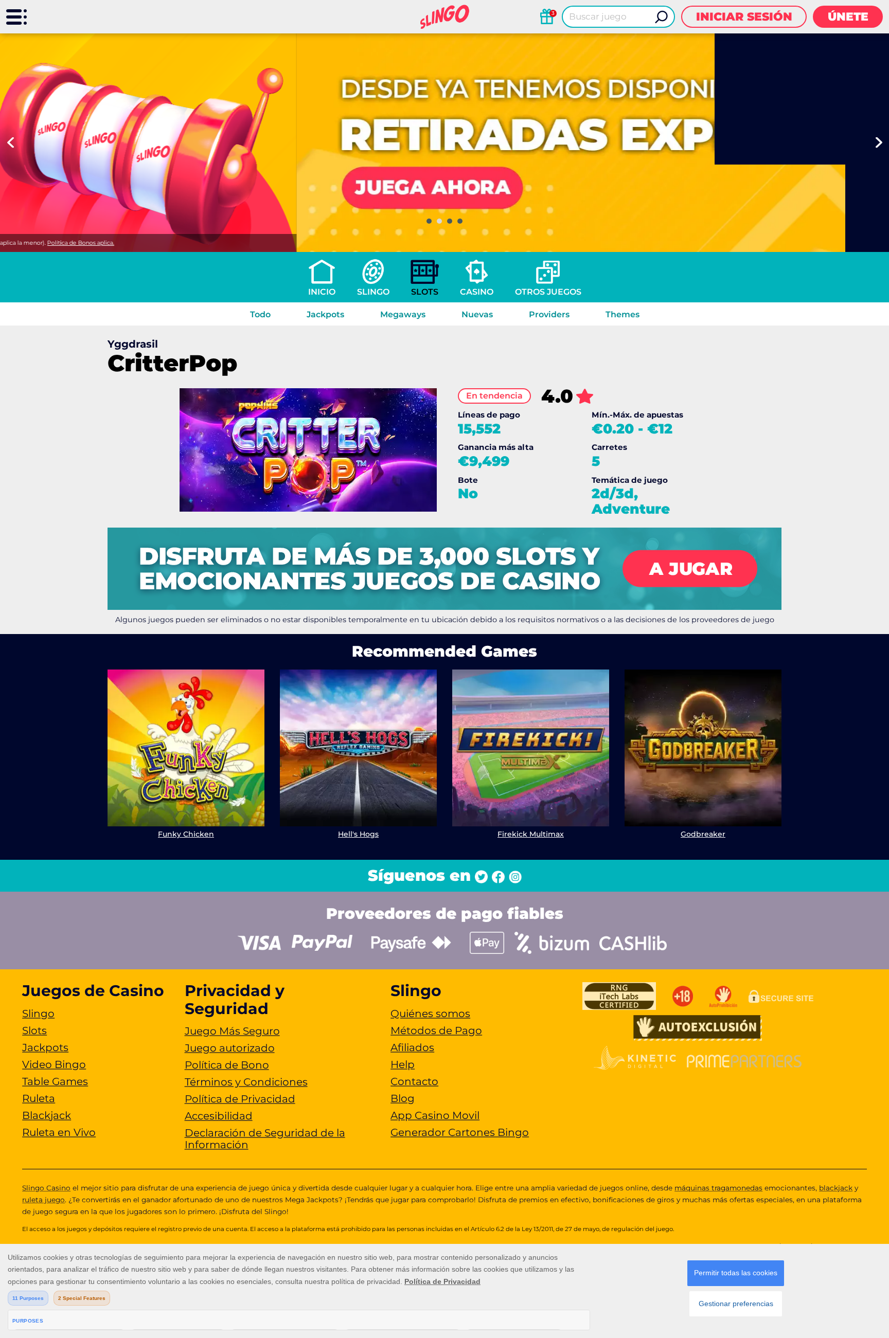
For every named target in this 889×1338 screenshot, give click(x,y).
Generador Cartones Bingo (459, 1132)
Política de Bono (227, 1065)
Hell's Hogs (358, 834)
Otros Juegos (548, 292)
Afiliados (412, 1047)
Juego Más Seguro (232, 1031)
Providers (549, 314)
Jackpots (325, 314)
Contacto (414, 1081)
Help (402, 1064)
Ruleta (38, 1098)
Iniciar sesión (744, 17)
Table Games (55, 1081)
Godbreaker (703, 834)
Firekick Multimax (530, 834)
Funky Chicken (186, 834)
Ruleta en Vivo (59, 1132)
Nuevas (477, 314)
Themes (622, 314)
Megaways (402, 314)
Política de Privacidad (240, 1099)
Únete (848, 17)
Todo (260, 314)
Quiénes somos (430, 1013)
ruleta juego (43, 1200)
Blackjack (46, 1115)
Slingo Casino (46, 1188)
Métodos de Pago (436, 1030)
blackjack (835, 1188)
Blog (402, 1098)
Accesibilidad (219, 1116)
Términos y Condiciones (246, 1082)
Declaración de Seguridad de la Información (265, 1139)
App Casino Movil (434, 1115)
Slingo (373, 292)
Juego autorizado (230, 1048)
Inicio (321, 292)
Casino (476, 292)
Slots (424, 292)
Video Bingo (54, 1064)
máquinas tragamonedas (718, 1188)
